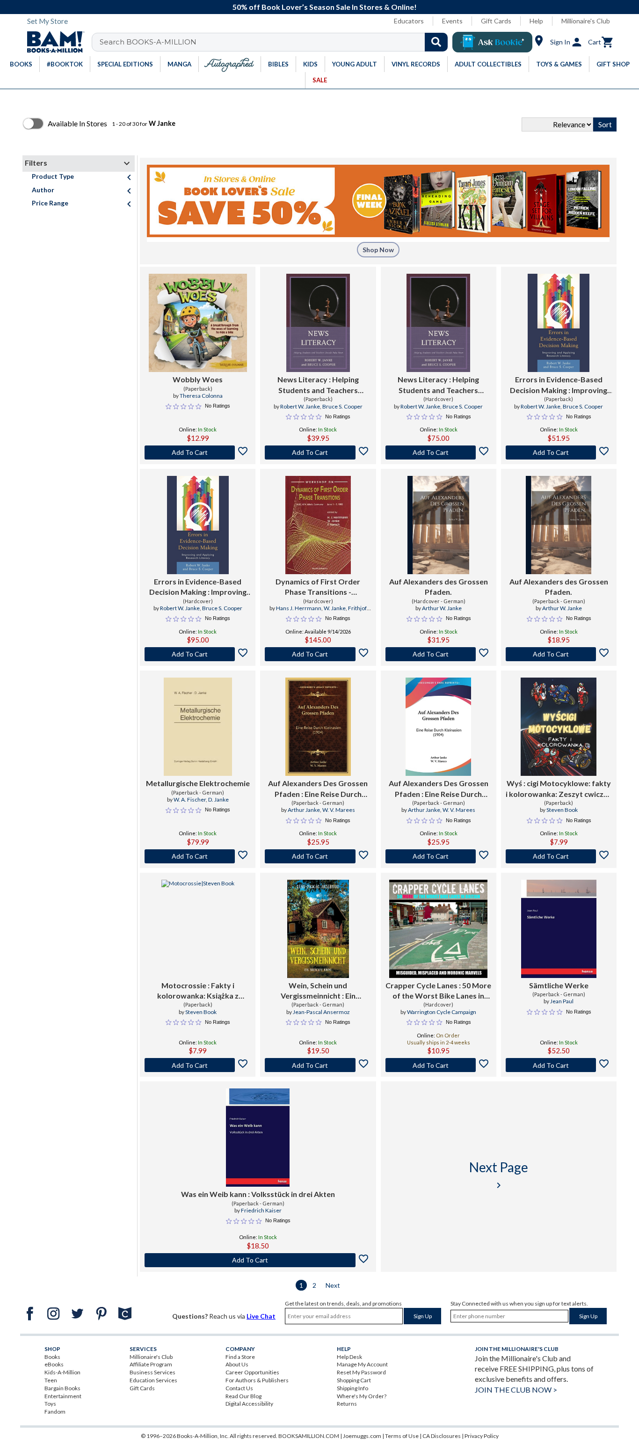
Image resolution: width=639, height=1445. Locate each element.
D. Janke (218, 799)
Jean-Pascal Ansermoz (321, 1011)
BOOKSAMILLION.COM (308, 1435)
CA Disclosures (441, 1435)
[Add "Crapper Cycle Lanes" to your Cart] (438, 1065)
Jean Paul (562, 1001)
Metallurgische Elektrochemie (198, 783)
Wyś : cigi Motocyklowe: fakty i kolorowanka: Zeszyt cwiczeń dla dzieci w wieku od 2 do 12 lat (559, 789)
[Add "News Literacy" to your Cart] (318, 452)
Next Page (498, 1174)
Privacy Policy (482, 1435)
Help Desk (349, 1356)
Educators (409, 21)
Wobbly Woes (198, 379)
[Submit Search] (436, 42)
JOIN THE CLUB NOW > (516, 1389)
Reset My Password (361, 1372)
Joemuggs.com (362, 1435)
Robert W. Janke (300, 406)
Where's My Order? (361, 1396)
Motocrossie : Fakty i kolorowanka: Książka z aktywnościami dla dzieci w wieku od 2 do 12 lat (198, 991)
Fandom (54, 1411)
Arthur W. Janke (442, 608)
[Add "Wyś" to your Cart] (559, 856)
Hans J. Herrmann (298, 608)
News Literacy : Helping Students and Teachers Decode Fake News (318, 385)
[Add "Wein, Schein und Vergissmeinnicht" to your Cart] (318, 1065)
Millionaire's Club (585, 21)
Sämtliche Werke (558, 985)
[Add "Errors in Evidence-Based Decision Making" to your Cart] (559, 452)
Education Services (153, 1380)
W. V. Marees (338, 809)
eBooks (54, 1364)
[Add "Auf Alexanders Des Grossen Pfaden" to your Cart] (318, 856)
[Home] (52, 42)
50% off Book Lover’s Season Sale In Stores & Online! (324, 6)
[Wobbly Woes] (197, 322)
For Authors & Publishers (257, 1380)
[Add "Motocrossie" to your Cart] (198, 1065)
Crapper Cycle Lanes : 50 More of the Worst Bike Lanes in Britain (438, 991)
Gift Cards (496, 21)
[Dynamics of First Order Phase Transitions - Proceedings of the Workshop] (318, 525)
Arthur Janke (304, 809)
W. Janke (335, 608)
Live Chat (261, 1316)
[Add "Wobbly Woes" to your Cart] (198, 452)
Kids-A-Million (62, 1372)
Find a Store (240, 1356)
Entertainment (62, 1396)
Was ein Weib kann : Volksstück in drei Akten (258, 1194)
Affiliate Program (151, 1364)
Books (52, 1356)
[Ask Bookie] (492, 42)
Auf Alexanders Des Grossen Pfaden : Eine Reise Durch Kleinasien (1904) (318, 789)
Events (452, 21)
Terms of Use (402, 1435)
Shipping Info (352, 1388)
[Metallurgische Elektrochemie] (197, 726)
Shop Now (378, 250)
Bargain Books (62, 1388)
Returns (347, 1403)
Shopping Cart (354, 1380)
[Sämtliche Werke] (559, 928)
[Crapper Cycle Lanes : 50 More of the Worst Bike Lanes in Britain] (438, 928)
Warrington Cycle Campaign (441, 1011)
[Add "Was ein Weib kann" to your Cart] (258, 1260)
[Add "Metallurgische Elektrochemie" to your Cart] (198, 856)
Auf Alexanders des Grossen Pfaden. (438, 586)
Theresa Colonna (201, 395)
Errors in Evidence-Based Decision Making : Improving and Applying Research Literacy (558, 385)
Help (536, 21)
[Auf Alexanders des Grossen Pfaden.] (438, 525)
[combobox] (275, 42)
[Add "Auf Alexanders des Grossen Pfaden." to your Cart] (438, 654)
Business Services (152, 1372)
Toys (50, 1403)
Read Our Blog (243, 1396)
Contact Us (239, 1388)
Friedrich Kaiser (261, 1210)
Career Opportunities (252, 1372)
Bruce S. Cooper (342, 406)
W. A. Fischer (190, 799)
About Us (236, 1364)
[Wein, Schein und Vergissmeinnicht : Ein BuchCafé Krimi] (318, 928)
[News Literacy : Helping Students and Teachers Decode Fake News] (318, 322)
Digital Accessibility (249, 1403)
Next (333, 1285)
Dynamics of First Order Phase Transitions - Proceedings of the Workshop (318, 587)
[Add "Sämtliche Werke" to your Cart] (559, 1065)
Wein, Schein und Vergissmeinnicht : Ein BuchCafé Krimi (318, 991)
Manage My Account (362, 1364)
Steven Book (562, 809)
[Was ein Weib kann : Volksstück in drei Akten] (258, 1137)
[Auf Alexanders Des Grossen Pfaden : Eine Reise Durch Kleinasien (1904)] (318, 726)
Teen (50, 1380)
